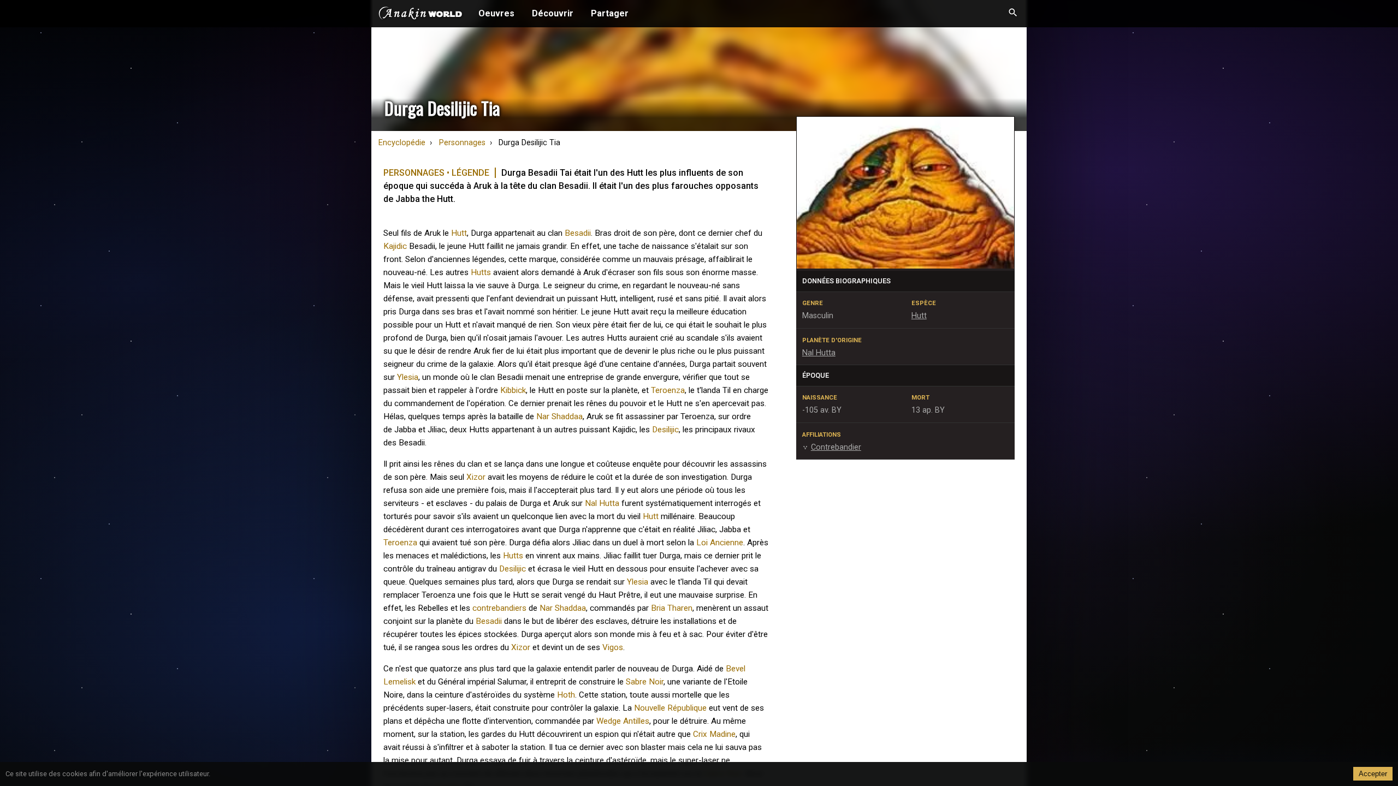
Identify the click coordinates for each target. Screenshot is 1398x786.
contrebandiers (499, 608)
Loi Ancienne (719, 542)
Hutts (481, 272)
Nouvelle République (670, 708)
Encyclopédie (401, 142)
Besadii (578, 233)
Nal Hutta (602, 503)
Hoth (566, 695)
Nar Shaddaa (559, 416)
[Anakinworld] (420, 14)
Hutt (459, 233)
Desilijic (665, 429)
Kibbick (513, 390)
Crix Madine (714, 734)
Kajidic (395, 246)
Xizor (475, 477)
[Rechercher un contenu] (1013, 13)
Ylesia (407, 377)
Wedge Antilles (622, 721)
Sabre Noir (645, 682)
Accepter (1373, 774)
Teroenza (668, 390)
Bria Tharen (671, 608)
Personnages (462, 142)
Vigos (612, 647)
